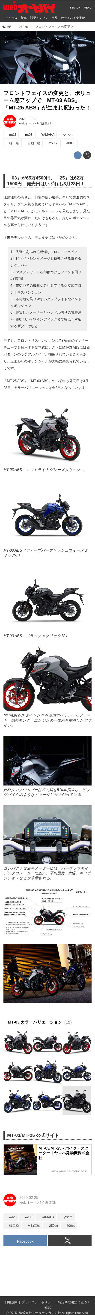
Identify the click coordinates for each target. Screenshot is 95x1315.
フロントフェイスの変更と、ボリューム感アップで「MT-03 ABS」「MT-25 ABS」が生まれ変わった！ (47, 100)
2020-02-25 (27, 119)
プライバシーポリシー (38, 1302)
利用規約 (11, 1302)
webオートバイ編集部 (35, 123)
